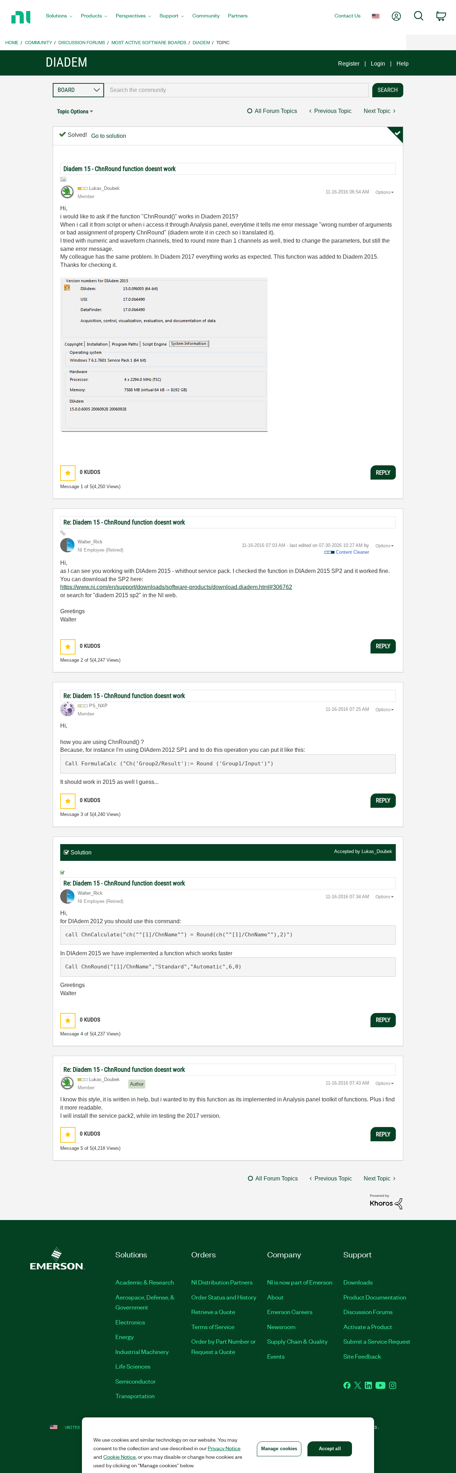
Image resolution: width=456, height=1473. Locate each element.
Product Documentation (374, 1297)
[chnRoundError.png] (164, 355)
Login (378, 64)
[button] (68, 473)
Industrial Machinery (142, 1351)
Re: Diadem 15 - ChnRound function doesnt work (124, 522)
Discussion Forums (81, 42)
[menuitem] (59, 17)
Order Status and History (223, 1297)
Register (348, 64)
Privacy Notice (224, 1448)
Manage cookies (279, 1448)
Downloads (358, 1282)
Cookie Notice (119, 1456)
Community (38, 42)
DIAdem (201, 42)
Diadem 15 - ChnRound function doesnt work (119, 168)
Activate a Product (367, 1326)
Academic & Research (144, 1282)
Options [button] (382, 192)
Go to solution (108, 136)
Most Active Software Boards (149, 42)
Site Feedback (362, 1356)
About (275, 1297)
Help (403, 64)
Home (12, 42)
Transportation (135, 1396)
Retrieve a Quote (213, 1312)
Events (276, 1356)
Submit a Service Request (376, 1341)
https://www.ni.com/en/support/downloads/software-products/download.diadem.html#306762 (176, 587)
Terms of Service (212, 1326)
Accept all (330, 1448)
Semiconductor (135, 1381)
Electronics (130, 1322)
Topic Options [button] (72, 111)
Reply (383, 472)
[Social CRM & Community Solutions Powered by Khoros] (386, 1201)
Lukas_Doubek (377, 851)
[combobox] (236, 90)
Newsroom (281, 1326)
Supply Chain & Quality (297, 1341)
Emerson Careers (289, 1312)
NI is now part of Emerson (299, 1282)
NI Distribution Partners (222, 1282)
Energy (124, 1336)
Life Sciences (132, 1366)
